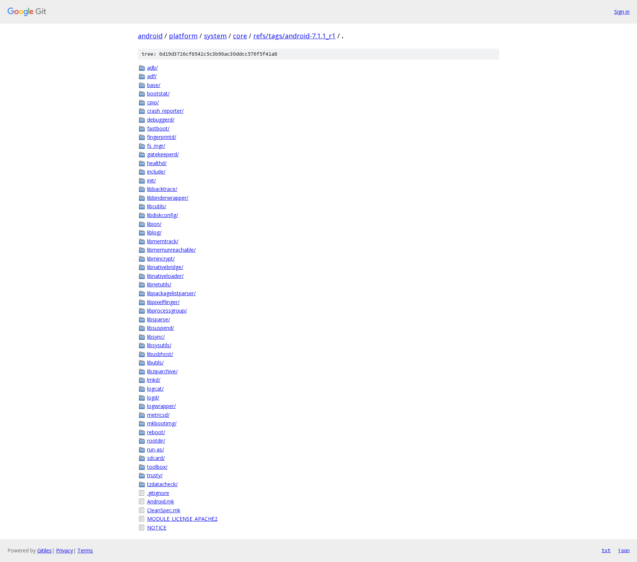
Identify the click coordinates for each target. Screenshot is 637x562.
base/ (153, 84)
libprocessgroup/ (167, 310)
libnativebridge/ (165, 266)
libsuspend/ (160, 327)
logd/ (153, 397)
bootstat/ (158, 93)
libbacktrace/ (162, 188)
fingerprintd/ (161, 136)
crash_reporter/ (165, 110)
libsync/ (156, 336)
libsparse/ (158, 319)
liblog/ (154, 232)
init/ (151, 180)
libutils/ (155, 362)
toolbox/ (157, 466)
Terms (85, 550)
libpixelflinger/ (163, 302)
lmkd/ (153, 379)
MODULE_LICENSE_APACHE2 (182, 518)
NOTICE (156, 527)
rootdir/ (156, 440)
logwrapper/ (161, 405)
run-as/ (155, 449)
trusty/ (155, 475)
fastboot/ (158, 128)
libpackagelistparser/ (171, 293)
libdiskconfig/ (162, 215)
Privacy (64, 550)
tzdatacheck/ (162, 484)
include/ (156, 171)
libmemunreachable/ (171, 249)
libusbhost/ (160, 353)
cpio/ (153, 102)
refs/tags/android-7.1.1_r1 (294, 35)
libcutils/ (156, 206)
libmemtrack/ (162, 241)
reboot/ (156, 432)
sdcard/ (156, 457)
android (150, 35)
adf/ (152, 76)
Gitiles (44, 550)
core (240, 35)
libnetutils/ (159, 284)
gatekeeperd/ (163, 154)
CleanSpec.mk (163, 510)
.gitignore (158, 492)
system (215, 35)
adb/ (152, 67)
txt (606, 550)
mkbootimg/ (162, 423)
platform (183, 35)
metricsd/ (158, 414)
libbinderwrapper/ (167, 197)
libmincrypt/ (161, 258)
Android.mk (160, 501)
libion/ (154, 223)
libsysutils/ (159, 345)
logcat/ (155, 388)
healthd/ (157, 163)
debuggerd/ (160, 119)
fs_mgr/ (156, 145)
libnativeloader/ (165, 275)
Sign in (622, 11)
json (624, 550)
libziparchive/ (162, 371)
